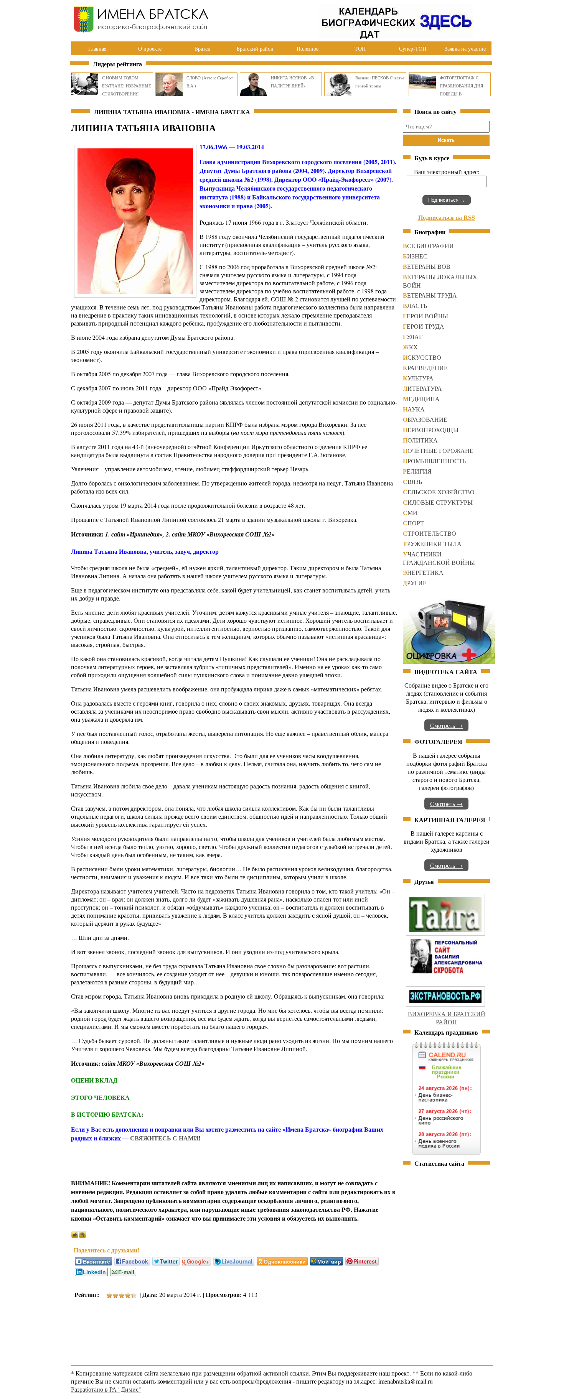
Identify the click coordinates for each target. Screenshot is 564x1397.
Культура (418, 378)
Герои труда (423, 326)
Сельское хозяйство (439, 492)
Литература (422, 388)
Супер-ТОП (412, 48)
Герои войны (425, 316)
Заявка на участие (465, 48)
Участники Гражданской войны (439, 558)
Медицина (421, 399)
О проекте (150, 48)
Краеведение (425, 368)
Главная (97, 48)
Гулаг (412, 336)
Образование (425, 419)
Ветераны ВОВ (426, 266)
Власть (415, 305)
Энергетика (423, 572)
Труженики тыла (432, 544)
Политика (420, 440)
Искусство (422, 357)
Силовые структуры (438, 502)
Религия (417, 471)
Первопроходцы (430, 430)
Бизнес (415, 256)
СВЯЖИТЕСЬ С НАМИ (164, 1138)
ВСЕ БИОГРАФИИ (428, 246)
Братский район (255, 48)
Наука (414, 409)
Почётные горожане (438, 450)
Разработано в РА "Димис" (106, 1389)
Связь (412, 481)
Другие (415, 583)
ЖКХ (410, 347)
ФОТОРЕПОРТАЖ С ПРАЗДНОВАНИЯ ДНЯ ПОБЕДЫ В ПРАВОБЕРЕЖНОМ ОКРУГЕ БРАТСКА (461, 94)
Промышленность (434, 461)
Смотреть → (446, 725)
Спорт (413, 523)
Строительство (429, 533)
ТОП (360, 48)
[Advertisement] (210, 1327)
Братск (202, 48)
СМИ (410, 512)
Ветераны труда (430, 295)
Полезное (307, 48)
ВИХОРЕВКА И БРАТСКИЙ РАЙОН (446, 1018)
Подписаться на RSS (446, 217)
